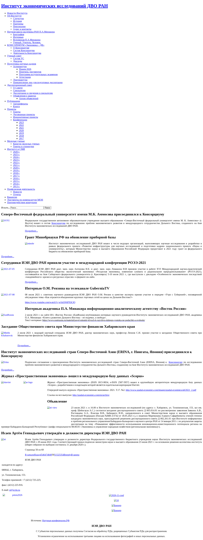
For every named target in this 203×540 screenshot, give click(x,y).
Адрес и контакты (22, 29)
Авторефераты (20, 104)
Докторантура (20, 80)
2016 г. (16, 178)
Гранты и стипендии (23, 146)
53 (60, 454)
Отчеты (17, 194)
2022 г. (16, 162)
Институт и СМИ (16, 149)
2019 (21, 133)
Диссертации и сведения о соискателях (33, 93)
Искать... (5, 207)
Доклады (17, 61)
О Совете (18, 88)
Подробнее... (31, 231)
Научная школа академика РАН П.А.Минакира (31, 32)
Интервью (18, 37)
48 (48, 454)
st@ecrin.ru (14, 490)
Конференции (20, 120)
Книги (16, 106)
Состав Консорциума (24, 50)
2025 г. (16, 154)
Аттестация (25, 77)
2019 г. (16, 170)
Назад (37, 454)
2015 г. (16, 181)
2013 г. (16, 186)
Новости (17, 192)
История (17, 21)
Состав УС (18, 58)
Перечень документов (30, 72)
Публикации (13, 101)
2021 (21, 128)
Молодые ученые (16, 141)
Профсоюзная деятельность (21, 189)
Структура (18, 18)
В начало (29, 454)
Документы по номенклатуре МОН (25, 200)
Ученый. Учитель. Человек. (27, 42)
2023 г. (16, 160)
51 (55, 454)
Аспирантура (20, 66)
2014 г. (16, 184)
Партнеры (18, 24)
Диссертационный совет (19, 85)
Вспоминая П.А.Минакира (26, 40)
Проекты (11, 109)
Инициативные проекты (25, 117)
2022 (21, 125)
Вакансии (12, 197)
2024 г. (16, 157)
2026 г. (16, 152)
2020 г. (16, 168)
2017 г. (16, 176)
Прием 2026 (25, 69)
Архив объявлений (28, 98)
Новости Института (17, 13)
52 (58, 454)
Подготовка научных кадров (21, 64)
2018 (21, 136)
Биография (18, 34)
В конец (75, 454)
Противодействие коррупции (22, 202)
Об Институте (14, 16)
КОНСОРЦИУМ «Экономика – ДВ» (25, 45)
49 (50, 454)
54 (62, 454)
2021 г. (16, 165)
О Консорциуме (21, 48)
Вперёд (67, 454)
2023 (21, 122)
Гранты (17, 112)
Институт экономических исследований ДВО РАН (54, 5)
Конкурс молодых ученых (26, 144)
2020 (21, 130)
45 (41, 454)
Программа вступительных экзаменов (38, 74)
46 (43, 454)
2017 (21, 138)
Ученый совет (14, 56)
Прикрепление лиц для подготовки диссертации (38, 82)
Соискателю (19, 90)
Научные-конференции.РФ (56, 520)
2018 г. (16, 173)
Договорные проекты (24, 114)
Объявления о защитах (24, 96)
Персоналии (19, 26)
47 (46, 454)
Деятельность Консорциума (27, 53)
